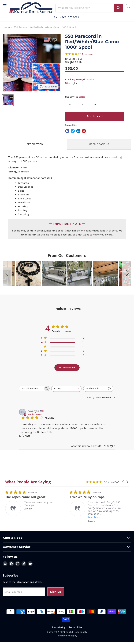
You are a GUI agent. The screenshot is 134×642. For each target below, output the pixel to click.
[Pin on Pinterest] (84, 131)
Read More (94, 517)
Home (6, 27)
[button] (7, 273)
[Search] (118, 8)
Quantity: (75, 97)
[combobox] (66, 389)
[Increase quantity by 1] (95, 104)
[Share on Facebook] (67, 131)
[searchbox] (31, 388)
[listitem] (31, 503)
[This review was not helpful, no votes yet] (111, 446)
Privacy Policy (58, 627)
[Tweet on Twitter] (73, 131)
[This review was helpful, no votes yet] (105, 446)
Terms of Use (75, 627)
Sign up (55, 591)
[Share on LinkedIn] (78, 131)
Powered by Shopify (67, 635)
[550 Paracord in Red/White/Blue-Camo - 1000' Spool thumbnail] (7, 100)
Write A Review (67, 367)
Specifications (99, 144)
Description (35, 144)
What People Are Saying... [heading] (29, 481)
